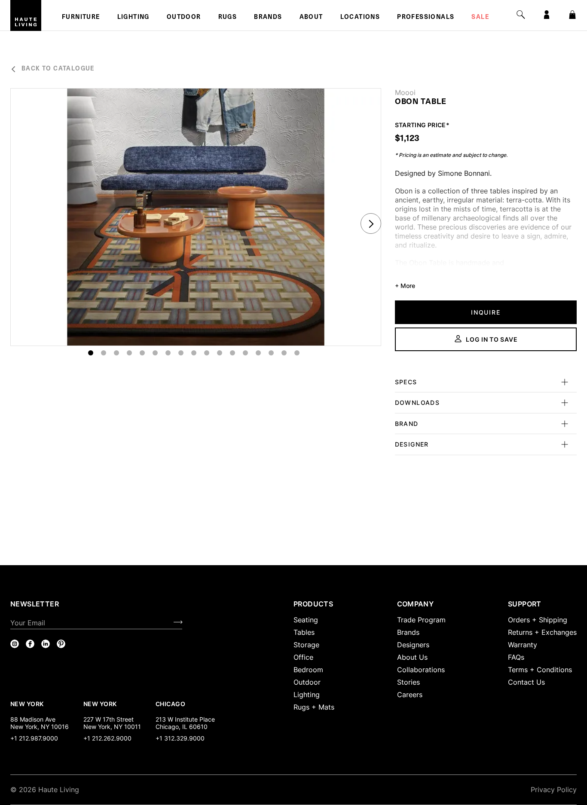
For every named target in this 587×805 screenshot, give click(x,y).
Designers (413, 644)
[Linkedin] (45, 644)
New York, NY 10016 (39, 726)
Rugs (227, 18)
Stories (408, 682)
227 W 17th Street (108, 719)
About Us (412, 657)
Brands (268, 18)
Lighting (133, 18)
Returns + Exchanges (542, 632)
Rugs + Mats (314, 707)
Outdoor (184, 18)
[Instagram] (14, 644)
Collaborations (421, 669)
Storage (306, 644)
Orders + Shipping (537, 619)
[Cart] (572, 14)
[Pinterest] (61, 644)
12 (232, 352)
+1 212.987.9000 (34, 738)
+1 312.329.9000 (180, 738)
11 (219, 352)
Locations (360, 18)
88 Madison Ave (32, 719)
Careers (409, 694)
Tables (304, 632)
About (311, 18)
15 (271, 352)
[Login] (546, 14)
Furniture (81, 18)
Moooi (405, 92)
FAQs (516, 657)
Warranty (522, 644)
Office (303, 657)
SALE (480, 18)
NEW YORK (27, 703)
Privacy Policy (554, 789)
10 (206, 352)
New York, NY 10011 (112, 726)
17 (297, 352)
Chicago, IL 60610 (182, 726)
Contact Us (526, 682)
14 (258, 352)
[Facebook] (30, 644)
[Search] (521, 14)
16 (284, 352)
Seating (306, 619)
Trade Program (421, 619)
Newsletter (34, 604)
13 (245, 352)
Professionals (425, 18)
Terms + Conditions (540, 669)
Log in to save (491, 339)
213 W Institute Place (185, 719)
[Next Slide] (371, 223)
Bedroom (308, 669)
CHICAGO (170, 703)
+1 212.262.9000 (107, 738)
